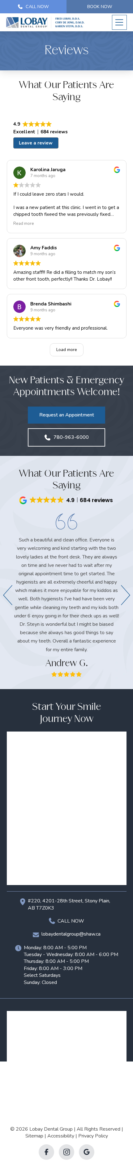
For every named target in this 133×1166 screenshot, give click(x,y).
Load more (66, 350)
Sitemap (34, 1136)
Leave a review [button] (36, 143)
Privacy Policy (93, 1136)
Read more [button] (23, 223)
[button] (119, 22)
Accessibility (60, 1136)
